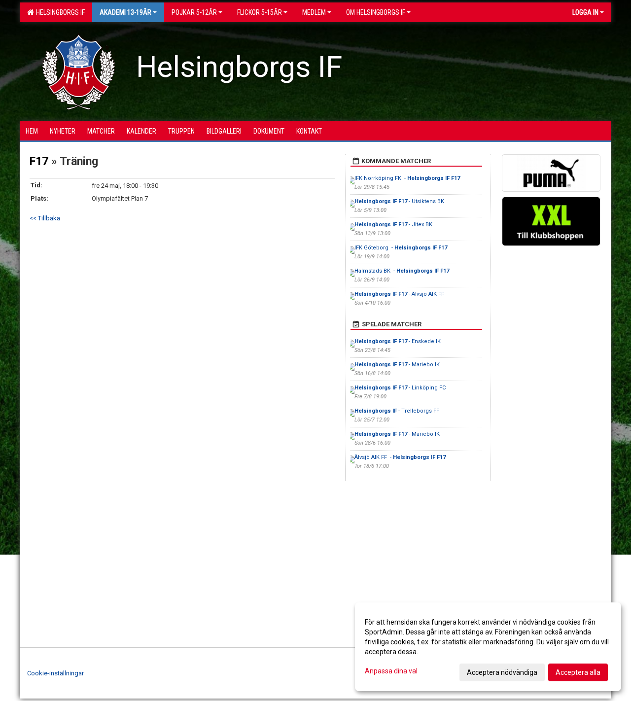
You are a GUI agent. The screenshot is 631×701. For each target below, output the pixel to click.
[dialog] (488, 646)
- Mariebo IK (397, 364)
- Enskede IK (398, 341)
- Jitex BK (394, 224)
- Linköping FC (400, 388)
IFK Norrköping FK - (407, 178)
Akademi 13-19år (125, 12)
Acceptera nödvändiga (502, 672)
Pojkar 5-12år (194, 12)
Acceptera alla (578, 672)
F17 (39, 161)
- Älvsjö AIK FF (400, 294)
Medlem (314, 12)
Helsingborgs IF (59, 12)
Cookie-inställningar (55, 673)
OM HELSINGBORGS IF (375, 12)
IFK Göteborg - (400, 248)
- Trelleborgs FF (397, 411)
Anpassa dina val (391, 671)
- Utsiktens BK (400, 201)
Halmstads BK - (401, 271)
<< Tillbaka (45, 218)
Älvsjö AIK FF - (400, 457)
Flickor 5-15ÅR (259, 12)
